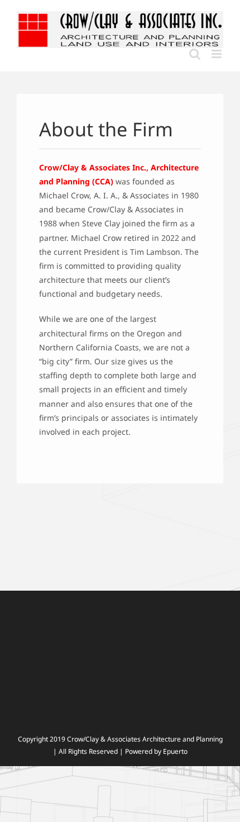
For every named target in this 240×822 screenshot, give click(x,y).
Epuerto (175, 751)
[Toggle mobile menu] (217, 54)
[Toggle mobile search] (194, 54)
